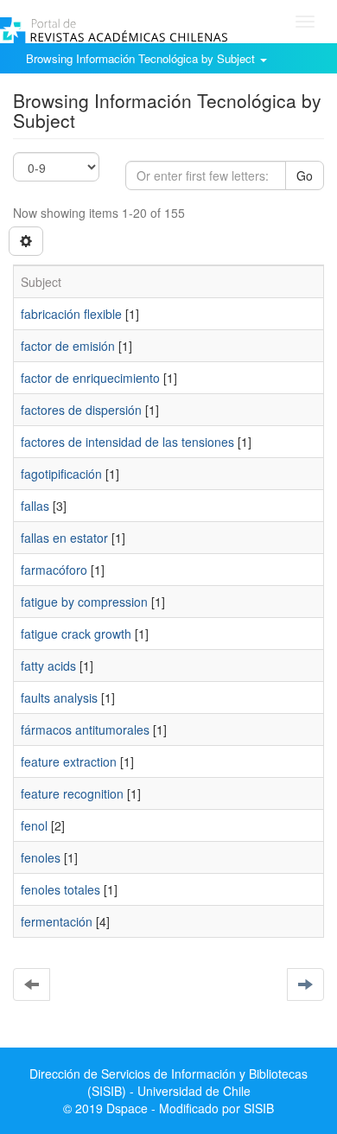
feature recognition (72, 793)
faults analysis (59, 697)
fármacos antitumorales (85, 729)
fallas (35, 505)
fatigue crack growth (76, 633)
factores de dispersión (81, 409)
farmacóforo (54, 569)
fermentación (56, 921)
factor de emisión (68, 345)
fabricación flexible (71, 313)
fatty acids (48, 665)
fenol (34, 825)
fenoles (40, 857)
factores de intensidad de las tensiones (127, 441)
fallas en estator (64, 537)
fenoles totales (60, 889)
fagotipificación (61, 473)
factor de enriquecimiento (90, 377)
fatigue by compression (84, 601)
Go (304, 175)
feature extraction (69, 761)
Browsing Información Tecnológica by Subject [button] (142, 58)
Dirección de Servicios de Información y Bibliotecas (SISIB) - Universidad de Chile (168, 1082)
